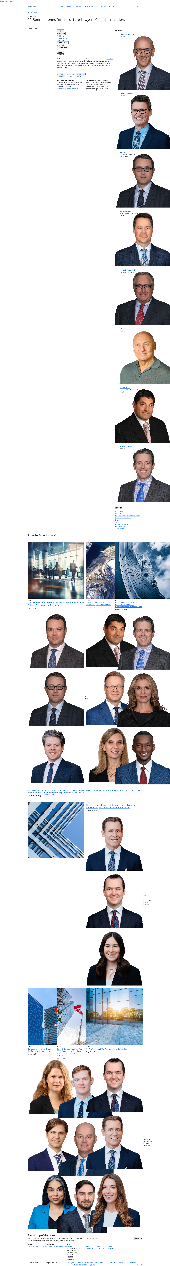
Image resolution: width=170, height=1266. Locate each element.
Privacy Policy (71, 1263)
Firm (96, 7)
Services (70, 7)
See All (57, 535)
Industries (78, 7)
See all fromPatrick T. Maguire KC (125, 790)
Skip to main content (7, 1)
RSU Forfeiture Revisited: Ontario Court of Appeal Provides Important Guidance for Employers (110, 806)
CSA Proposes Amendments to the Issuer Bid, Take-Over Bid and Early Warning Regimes (56, 604)
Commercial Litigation (122, 524)
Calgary (69, 1246)
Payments (92, 1265)
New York (100, 1248)
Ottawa (109, 1246)
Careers (104, 7)
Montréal (111, 1248)
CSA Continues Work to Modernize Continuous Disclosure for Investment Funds (128, 604)
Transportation (120, 529)
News (35, 12)
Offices (111, 7)
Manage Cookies (83, 1263)
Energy (117, 520)
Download (71, 74)
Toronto (88, 1246)
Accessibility (83, 1265)
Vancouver (89, 1248)
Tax (116, 522)
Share (61, 74)
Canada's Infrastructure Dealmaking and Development (98, 603)
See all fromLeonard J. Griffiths (61, 790)
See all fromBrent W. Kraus (82, 790)
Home (30, 12)
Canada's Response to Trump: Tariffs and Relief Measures (40, 1050)
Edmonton (99, 1246)
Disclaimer (93, 1263)
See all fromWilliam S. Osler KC (73, 793)
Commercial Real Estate (123, 518)
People (62, 7)
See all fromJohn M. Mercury (52, 793)
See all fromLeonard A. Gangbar (38, 790)
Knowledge (89, 7)
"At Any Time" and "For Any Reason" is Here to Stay (107, 1049)
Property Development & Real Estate (127, 516)
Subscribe (81, 74)
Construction (119, 511)
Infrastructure (120, 526)
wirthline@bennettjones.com (68, 89)
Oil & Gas (118, 514)
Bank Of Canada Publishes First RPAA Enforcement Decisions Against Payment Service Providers (69, 1052)
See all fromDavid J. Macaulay (103, 790)
